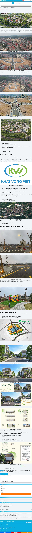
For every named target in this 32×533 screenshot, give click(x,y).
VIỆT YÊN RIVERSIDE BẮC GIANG (4, 509)
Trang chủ (1, 7)
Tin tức (4, 521)
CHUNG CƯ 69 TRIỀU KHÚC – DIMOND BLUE (7, 481)
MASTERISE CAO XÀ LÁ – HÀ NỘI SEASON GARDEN (6, 505)
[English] (22, 0)
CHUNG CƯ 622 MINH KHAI (5, 480)
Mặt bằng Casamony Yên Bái (23, 470)
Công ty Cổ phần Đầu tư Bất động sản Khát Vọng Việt (12, 144)
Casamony (4, 194)
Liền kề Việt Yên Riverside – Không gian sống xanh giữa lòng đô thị (8, 515)
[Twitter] (28, 522)
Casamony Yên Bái (9, 143)
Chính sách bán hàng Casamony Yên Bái (14, 470)
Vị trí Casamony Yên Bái (10, 471)
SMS (27, 532)
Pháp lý (10, 521)
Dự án (7, 521)
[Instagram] (29, 522)
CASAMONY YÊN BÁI (9, 192)
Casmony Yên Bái (2, 30)
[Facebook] (26, 522)
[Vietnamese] (23, 0)
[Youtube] (30, 522)
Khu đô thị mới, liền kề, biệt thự (6, 7)
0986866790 (16, 532)
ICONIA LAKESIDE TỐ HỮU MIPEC (4, 506)
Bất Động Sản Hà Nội (4, 530)
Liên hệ (13, 521)
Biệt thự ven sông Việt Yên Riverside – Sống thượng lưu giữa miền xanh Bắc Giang (10, 514)
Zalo (5, 532)
